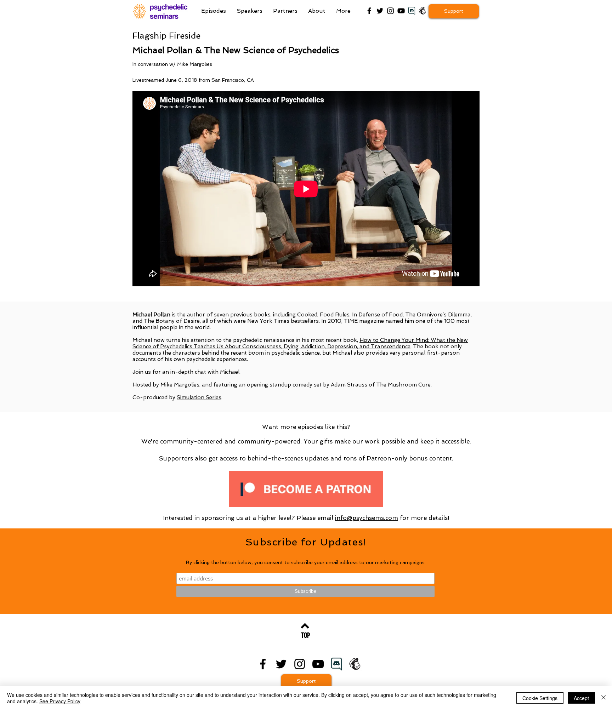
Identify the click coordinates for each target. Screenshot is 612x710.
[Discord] (336, 664)
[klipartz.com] (411, 10)
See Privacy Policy (59, 701)
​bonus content (430, 458)
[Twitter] (379, 10)
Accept (581, 698)
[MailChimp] (422, 10)
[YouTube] (401, 10)
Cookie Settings (539, 698)
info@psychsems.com (366, 517)
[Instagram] (390, 10)
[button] (343, 11)
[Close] (603, 698)
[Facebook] (369, 10)
